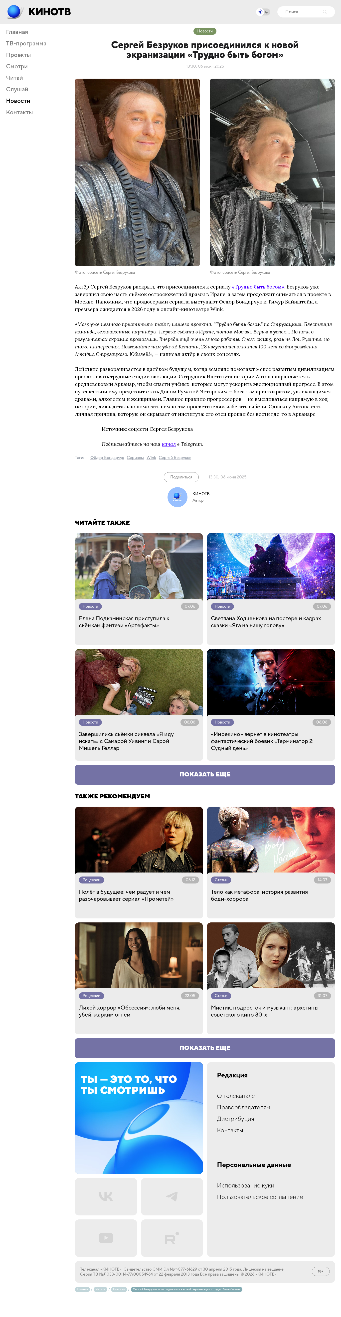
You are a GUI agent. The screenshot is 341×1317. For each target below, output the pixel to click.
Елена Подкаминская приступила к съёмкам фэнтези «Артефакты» (124, 622)
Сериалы (135, 457)
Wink (151, 457)
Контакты (19, 112)
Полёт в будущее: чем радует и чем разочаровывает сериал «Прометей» (126, 895)
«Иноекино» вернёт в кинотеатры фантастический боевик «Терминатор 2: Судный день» (262, 741)
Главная (17, 32)
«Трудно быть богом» (258, 287)
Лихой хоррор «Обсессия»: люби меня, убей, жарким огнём (129, 1011)
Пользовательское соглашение (260, 1197)
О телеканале (236, 1096)
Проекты (18, 55)
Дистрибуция (235, 1119)
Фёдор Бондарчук (107, 457)
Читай (14, 78)
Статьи (221, 880)
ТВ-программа (26, 43)
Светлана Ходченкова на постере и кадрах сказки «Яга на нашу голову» (266, 622)
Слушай (17, 89)
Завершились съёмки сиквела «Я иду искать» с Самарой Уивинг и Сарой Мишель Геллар (126, 741)
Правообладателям (243, 1107)
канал (169, 444)
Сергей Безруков (175, 457)
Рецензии (91, 880)
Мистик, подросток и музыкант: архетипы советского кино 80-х (265, 1011)
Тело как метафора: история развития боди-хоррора (259, 895)
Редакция (232, 1075)
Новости (18, 101)
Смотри (17, 66)
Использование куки (245, 1185)
